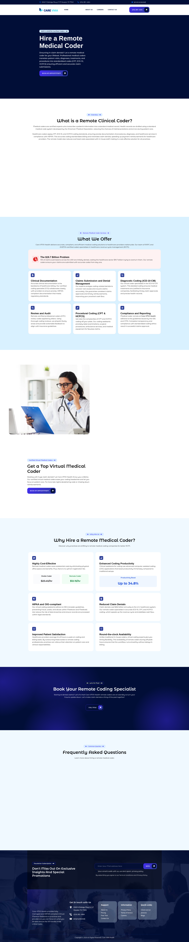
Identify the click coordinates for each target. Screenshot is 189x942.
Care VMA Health (148, 316)
